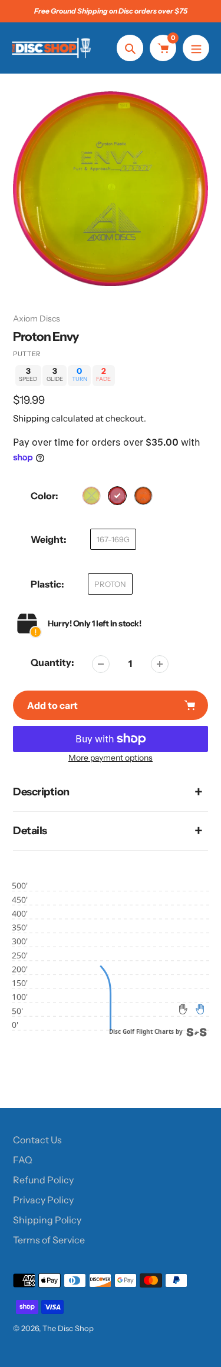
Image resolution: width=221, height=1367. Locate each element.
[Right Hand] (200, 1009)
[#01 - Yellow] (91, 495)
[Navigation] (196, 48)
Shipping (31, 418)
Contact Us (37, 1140)
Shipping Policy (47, 1220)
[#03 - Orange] (143, 495)
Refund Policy (43, 1180)
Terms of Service (49, 1240)
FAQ (22, 1160)
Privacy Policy (43, 1200)
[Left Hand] (183, 1009)
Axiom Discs (36, 318)
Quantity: (52, 662)
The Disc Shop (68, 1328)
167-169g (113, 539)
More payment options (110, 757)
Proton (110, 584)
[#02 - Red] (117, 495)
